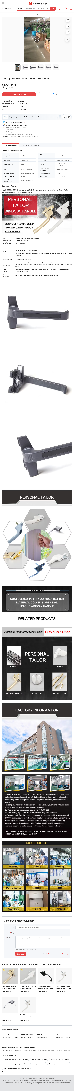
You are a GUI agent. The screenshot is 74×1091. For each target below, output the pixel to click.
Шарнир (39, 1034)
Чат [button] (56, 94)
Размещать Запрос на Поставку (57, 954)
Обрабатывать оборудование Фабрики (15, 1059)
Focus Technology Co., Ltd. (35, 1078)
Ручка (56, 1034)
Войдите (5, 136)
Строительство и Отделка (16, 14)
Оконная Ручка (48, 14)
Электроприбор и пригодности (64, 1037)
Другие (4, 1041)
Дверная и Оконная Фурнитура (33, 14)
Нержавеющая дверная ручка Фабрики (15, 1064)
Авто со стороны (42, 1037)
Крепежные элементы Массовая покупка (16, 1068)
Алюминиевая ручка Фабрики (60, 1059)
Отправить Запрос (19, 94)
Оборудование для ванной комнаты (10, 1037)
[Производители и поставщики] (37, 3)
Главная (4, 14)
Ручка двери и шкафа (26, 1034)
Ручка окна (5, 1034)
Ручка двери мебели (38, 1064)
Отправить (21, 954)
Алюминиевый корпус (26, 1037)
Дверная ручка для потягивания (59, 1064)
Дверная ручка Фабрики (39, 1059)
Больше (4, 1072)
